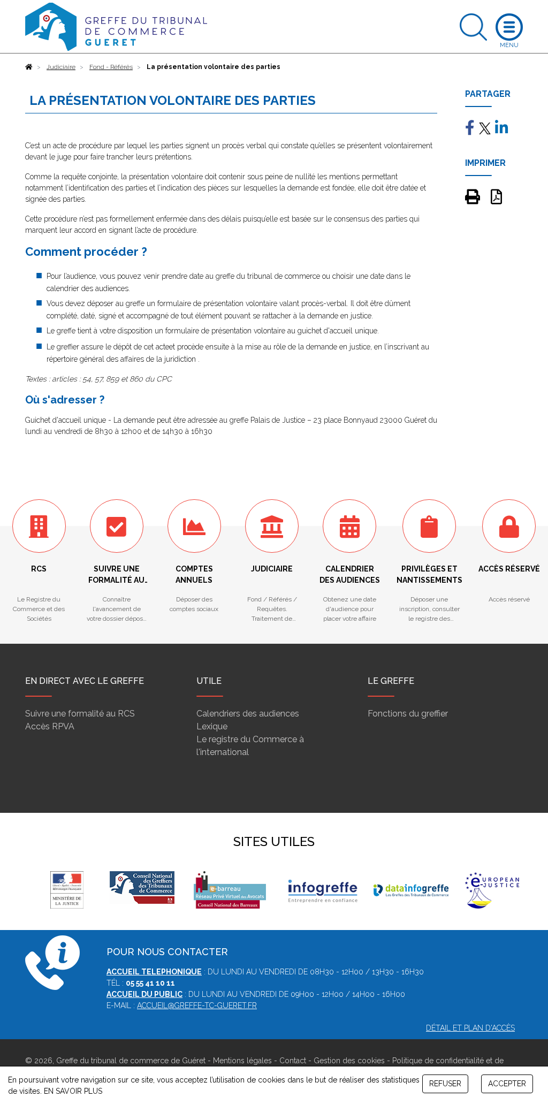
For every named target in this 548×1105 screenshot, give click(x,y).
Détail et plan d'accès (470, 1028)
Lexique (211, 726)
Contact (292, 1060)
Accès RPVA (49, 726)
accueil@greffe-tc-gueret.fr (197, 1005)
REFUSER (445, 1083)
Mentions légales (242, 1060)
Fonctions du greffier (408, 713)
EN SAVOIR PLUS (73, 1091)
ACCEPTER (507, 1083)
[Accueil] (29, 67)
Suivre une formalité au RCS (80, 713)
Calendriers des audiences (247, 713)
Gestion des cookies (349, 1060)
